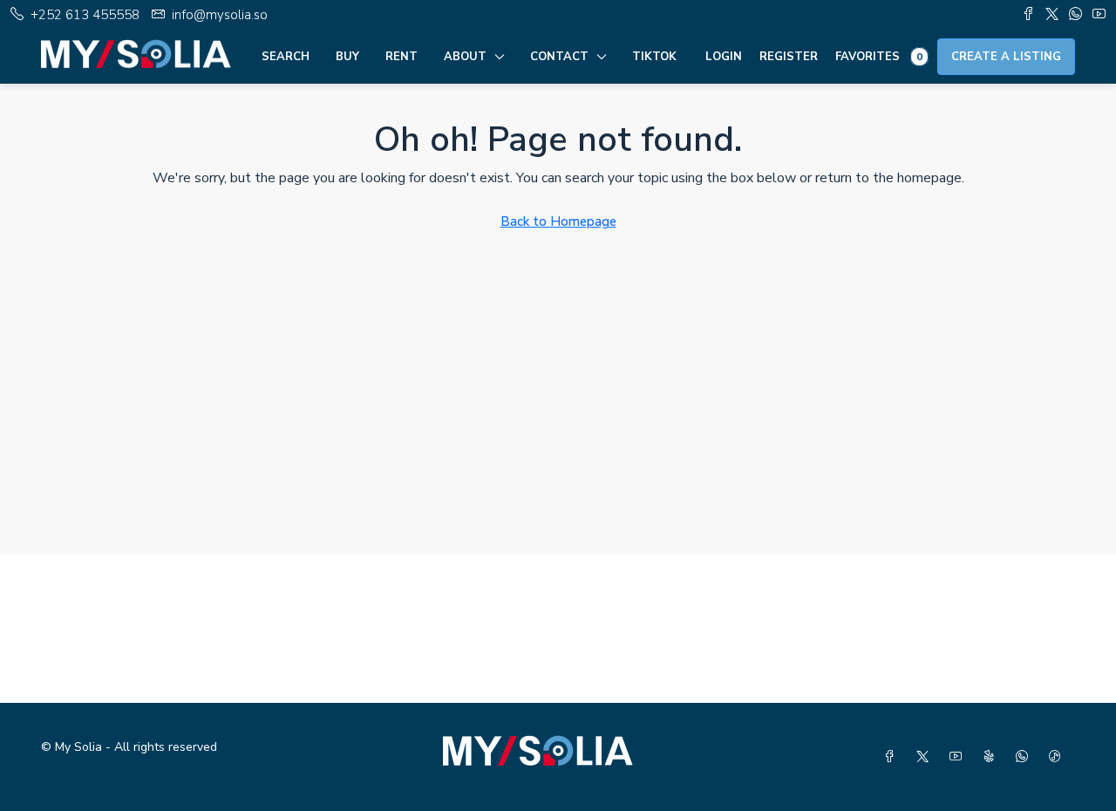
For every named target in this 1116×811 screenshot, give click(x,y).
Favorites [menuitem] (878, 57)
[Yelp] (992, 757)
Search (286, 57)
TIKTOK (654, 57)
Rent (401, 57)
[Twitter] (926, 757)
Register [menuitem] (788, 57)
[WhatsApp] (1025, 757)
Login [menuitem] (723, 57)
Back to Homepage (558, 221)
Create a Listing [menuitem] (1006, 57)
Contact (559, 57)
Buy (347, 57)
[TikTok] (1058, 757)
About (465, 57)
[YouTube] (959, 757)
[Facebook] (892, 757)
